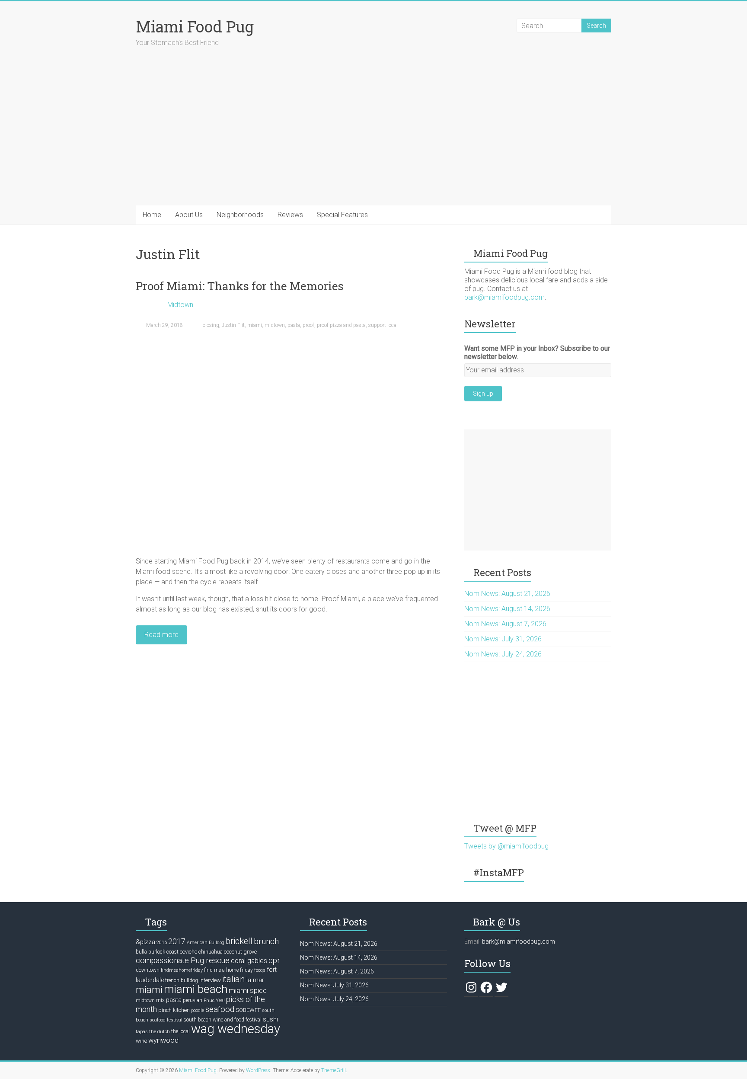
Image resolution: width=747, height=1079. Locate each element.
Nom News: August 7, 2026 (505, 624)
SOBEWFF (248, 1010)
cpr (274, 960)
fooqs (259, 970)
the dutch (159, 1031)
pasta (293, 325)
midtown (275, 325)
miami (254, 325)
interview (210, 980)
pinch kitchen (174, 1010)
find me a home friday (228, 970)
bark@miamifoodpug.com (504, 297)
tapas (142, 1031)
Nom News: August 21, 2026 (507, 593)
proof (308, 325)
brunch (266, 941)
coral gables (249, 961)
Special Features (342, 215)
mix (160, 1000)
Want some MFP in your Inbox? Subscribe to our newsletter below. (537, 352)
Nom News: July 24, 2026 (503, 654)
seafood (219, 1009)
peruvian (192, 1000)
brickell (239, 941)
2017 (176, 941)
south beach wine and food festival (223, 1020)
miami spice (248, 990)
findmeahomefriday (182, 970)
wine (141, 1040)
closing (211, 325)
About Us (189, 215)
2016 (161, 942)
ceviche (188, 951)
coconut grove (240, 951)
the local (180, 1031)
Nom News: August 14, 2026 (507, 609)
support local (383, 325)
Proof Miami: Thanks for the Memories (240, 286)
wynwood (163, 1040)
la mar (255, 980)
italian (233, 979)
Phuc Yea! (214, 1000)
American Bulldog (205, 942)
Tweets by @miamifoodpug (506, 846)
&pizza (145, 942)
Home (152, 215)
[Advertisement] (537, 490)
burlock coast (163, 952)
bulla (141, 952)
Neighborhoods (240, 215)
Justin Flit (233, 325)
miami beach (195, 989)
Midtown (180, 305)
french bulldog (181, 980)
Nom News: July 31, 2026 (503, 639)
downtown (148, 970)
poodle (197, 1010)
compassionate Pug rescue (183, 960)
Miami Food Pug (195, 26)
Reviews (290, 215)
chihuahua (210, 952)
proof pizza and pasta (341, 325)
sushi (270, 1019)
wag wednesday (235, 1028)
